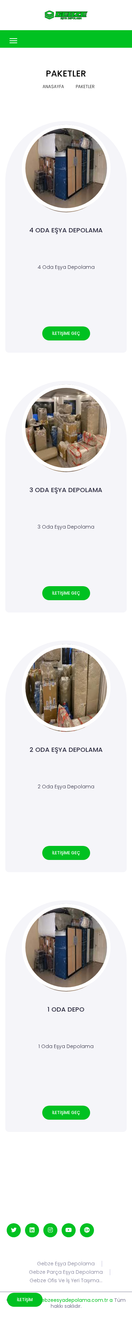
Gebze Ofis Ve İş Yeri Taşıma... (66, 1281)
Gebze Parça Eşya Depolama (66, 1272)
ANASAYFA (53, 87)
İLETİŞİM (25, 1300)
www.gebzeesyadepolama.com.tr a (69, 1300)
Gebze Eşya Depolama (66, 1264)
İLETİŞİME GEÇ (66, 333)
